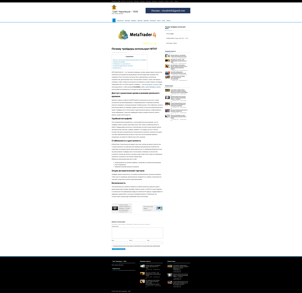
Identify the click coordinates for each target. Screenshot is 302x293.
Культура (136, 1)
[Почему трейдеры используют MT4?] (137, 34)
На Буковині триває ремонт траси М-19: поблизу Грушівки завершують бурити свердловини (179, 91)
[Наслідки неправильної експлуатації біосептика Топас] (167, 73)
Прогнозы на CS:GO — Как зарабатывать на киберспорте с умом (179, 61)
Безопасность (117, 68)
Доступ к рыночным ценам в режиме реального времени (130, 60)
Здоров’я (142, 1)
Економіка (161, 1)
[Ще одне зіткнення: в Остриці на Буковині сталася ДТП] (167, 110)
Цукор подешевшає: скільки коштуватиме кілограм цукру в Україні (178, 116)
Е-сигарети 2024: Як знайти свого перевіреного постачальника (178, 77)
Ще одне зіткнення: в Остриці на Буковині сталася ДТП (179, 110)
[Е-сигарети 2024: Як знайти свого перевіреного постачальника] (167, 77)
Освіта (166, 1)
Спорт (171, 1)
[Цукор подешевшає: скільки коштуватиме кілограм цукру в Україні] (167, 116)
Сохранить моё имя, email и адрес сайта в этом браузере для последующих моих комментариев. (136, 245)
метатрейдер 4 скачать (151, 84)
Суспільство (130, 1)
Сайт (148, 240)
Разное (176, 1)
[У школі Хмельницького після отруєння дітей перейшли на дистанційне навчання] (167, 104)
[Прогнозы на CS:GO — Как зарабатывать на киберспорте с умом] (167, 60)
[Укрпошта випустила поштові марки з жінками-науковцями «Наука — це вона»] (167, 97)
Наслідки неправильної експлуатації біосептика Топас (178, 72)
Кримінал (154, 1)
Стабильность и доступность (121, 64)
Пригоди (148, 1)
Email (131, 240)
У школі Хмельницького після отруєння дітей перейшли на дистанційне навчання (178, 104)
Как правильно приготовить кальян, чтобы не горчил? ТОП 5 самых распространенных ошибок (179, 66)
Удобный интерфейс (119, 62)
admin (172, 33)
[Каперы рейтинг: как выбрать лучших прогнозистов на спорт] (167, 55)
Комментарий (115, 226)
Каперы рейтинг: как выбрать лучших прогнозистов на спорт (178, 55)
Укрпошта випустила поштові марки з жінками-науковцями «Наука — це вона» (178, 98)
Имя (113, 240)
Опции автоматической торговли (123, 66)
